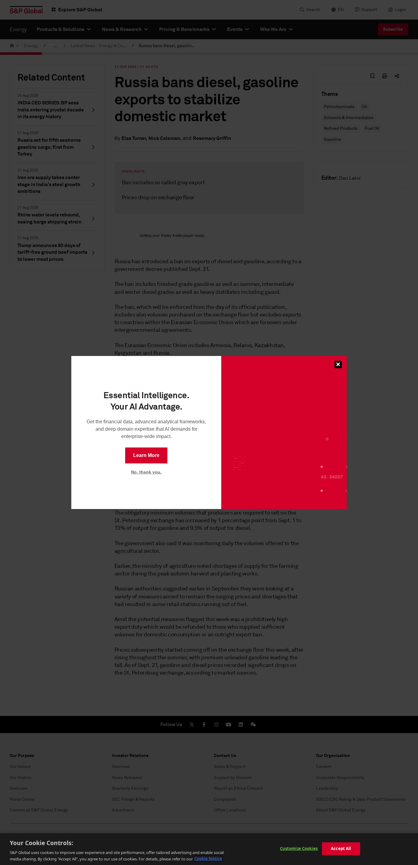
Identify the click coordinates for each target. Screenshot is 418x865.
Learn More (146, 455)
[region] (209, 849)
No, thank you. (146, 472)
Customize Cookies (299, 848)
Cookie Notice (208, 858)
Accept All (341, 848)
